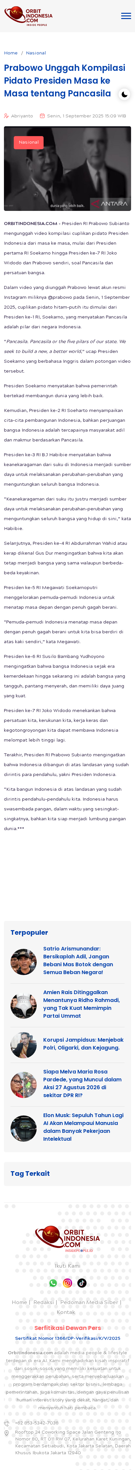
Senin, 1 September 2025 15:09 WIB (86, 116)
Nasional (36, 53)
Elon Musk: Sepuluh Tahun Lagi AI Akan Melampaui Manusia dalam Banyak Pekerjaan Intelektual (83, 1127)
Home (11, 53)
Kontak (66, 1313)
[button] (126, 16)
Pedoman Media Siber (89, 1303)
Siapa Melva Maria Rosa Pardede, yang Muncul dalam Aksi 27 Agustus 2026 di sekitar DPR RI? (82, 1083)
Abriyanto (22, 116)
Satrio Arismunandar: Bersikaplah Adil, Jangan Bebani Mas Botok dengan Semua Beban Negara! (78, 960)
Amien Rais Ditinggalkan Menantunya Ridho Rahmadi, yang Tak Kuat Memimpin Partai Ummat (81, 1004)
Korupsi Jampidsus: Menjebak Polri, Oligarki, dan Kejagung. (83, 1043)
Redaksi (43, 1303)
